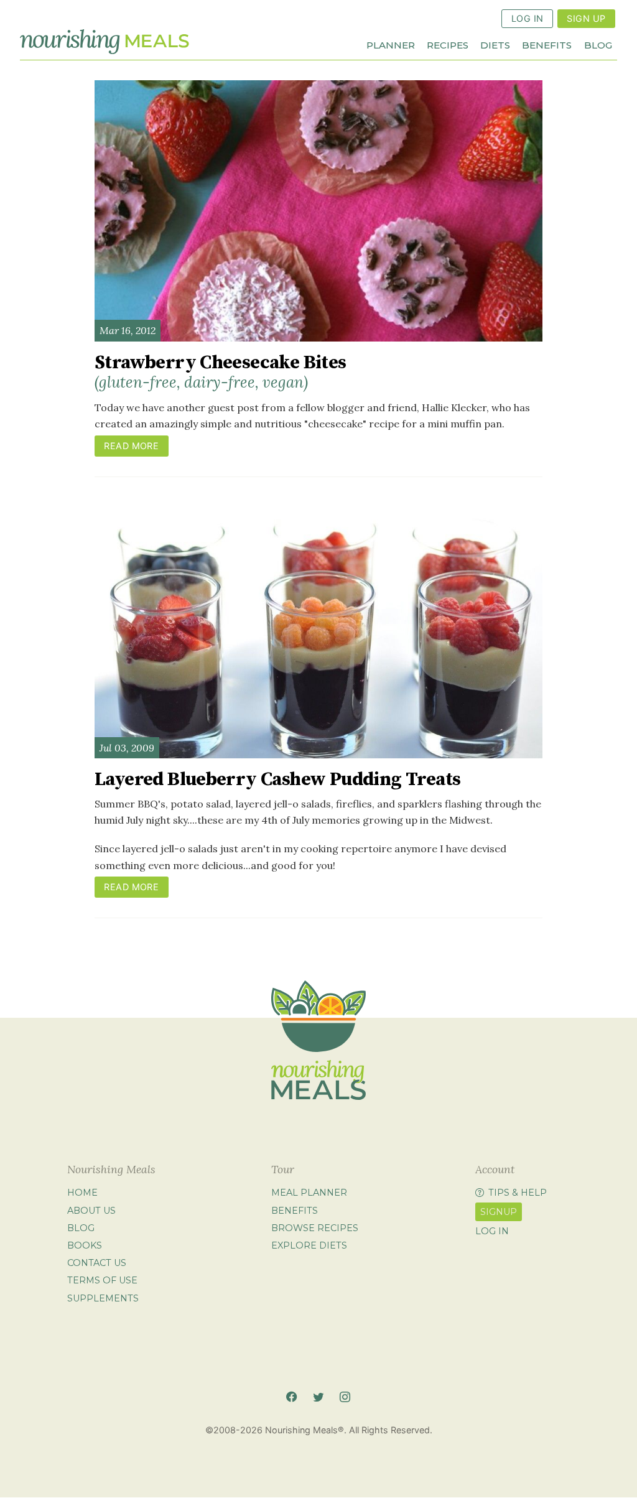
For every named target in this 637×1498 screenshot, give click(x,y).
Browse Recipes (314, 1228)
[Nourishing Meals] (104, 41)
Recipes (447, 44)
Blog (598, 44)
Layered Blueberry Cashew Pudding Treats (277, 779)
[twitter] (318, 1396)
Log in (492, 1231)
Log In (527, 18)
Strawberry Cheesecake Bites (220, 371)
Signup (498, 1211)
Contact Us (96, 1262)
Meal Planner (309, 1193)
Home (82, 1193)
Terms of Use (102, 1280)
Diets (495, 44)
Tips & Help (517, 1193)
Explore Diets (309, 1245)
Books (84, 1245)
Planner (390, 44)
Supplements (103, 1298)
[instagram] (345, 1396)
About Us (91, 1210)
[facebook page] (291, 1396)
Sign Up (586, 18)
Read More (131, 445)
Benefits (547, 44)
